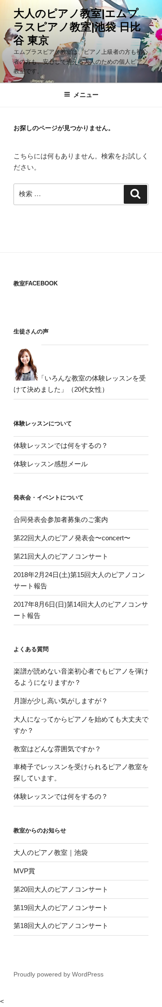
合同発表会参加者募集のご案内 (61, 519)
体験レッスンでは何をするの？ (61, 445)
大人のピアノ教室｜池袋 (51, 852)
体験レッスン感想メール (51, 464)
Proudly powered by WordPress (59, 974)
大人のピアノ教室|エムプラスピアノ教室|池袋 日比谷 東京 (77, 26)
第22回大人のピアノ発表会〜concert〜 (72, 538)
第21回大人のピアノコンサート (61, 556)
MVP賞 (24, 871)
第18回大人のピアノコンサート (61, 925)
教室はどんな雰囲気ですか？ (57, 749)
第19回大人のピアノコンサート (61, 907)
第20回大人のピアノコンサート (61, 889)
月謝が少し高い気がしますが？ (61, 701)
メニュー (86, 94)
